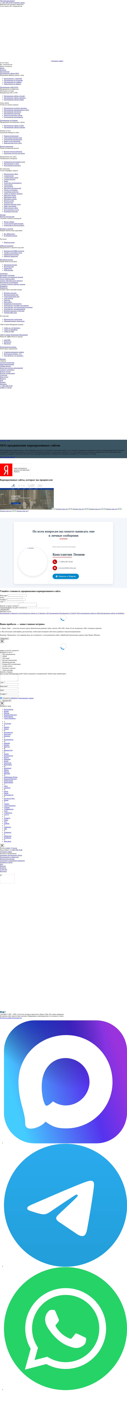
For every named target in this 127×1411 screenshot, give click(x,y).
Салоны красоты (9, 179)
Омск (6, 786)
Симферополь (8, 809)
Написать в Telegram (67, 576)
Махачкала (7, 768)
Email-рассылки (9, 242)
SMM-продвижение (6, 246)
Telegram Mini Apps (10, 312)
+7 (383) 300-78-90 (6, 2)
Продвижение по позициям (13, 80)
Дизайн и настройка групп (13, 253)
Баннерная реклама (10, 265)
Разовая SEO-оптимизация (11, 664)
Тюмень (6, 823)
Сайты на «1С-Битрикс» (12, 328)
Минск (6, 770)
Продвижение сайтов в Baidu (14, 99)
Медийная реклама (6, 260)
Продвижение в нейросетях (9, 857)
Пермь (6, 793)
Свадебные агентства (11, 192)
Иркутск (7, 747)
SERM (4, 656)
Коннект (3, 359)
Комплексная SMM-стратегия (14, 251)
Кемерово (7, 759)
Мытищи (7, 773)
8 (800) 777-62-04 (6, 387)
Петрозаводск (8, 795)
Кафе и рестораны (10, 206)
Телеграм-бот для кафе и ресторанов (16, 305)
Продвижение (5, 71)
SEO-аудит (6, 658)
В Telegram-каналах (10, 236)
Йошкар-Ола (8, 750)
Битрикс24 (7, 342)
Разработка (3, 286)
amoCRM (7, 340)
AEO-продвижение (52, 613)
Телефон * (3, 599)
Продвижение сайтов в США (14, 125)
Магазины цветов (10, 195)
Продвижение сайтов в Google (14, 96)
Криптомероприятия (7, 364)
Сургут (6, 814)
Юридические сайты (11, 208)
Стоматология (9, 176)
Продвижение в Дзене (11, 164)
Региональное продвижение (13, 117)
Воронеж (7, 736)
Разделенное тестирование (9, 282)
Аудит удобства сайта (7, 279)
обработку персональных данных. (38, 608)
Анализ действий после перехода (11, 281)
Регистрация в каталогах (12, 165)
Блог (1, 380)
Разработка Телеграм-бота (13, 304)
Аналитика (4, 273)
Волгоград (7, 734)
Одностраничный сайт (11, 296)
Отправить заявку (19, 2)
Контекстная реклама (7, 216)
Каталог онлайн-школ (7, 373)
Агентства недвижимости (13, 183)
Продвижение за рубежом (9, 120)
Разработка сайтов (6, 862)
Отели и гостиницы (10, 190)
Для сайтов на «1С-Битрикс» (14, 356)
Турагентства (8, 202)
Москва (6, 713)
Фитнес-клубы (9, 201)
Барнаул (6, 727)
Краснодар (7, 763)
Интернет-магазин (10, 293)
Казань (6, 711)
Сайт (2, 682)
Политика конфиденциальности (11, 1018)
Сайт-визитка (8, 298)
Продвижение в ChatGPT (68, 613)
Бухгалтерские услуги (11, 210)
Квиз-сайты (8, 302)
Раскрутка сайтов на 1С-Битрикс (34, 613)
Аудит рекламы (7, 670)
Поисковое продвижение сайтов (11, 855)
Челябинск (7, 838)
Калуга (6, 757)
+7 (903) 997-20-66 (66, 562)
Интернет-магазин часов (12, 204)
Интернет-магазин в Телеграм (14, 311)
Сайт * (2, 602)
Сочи (6, 811)
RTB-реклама (8, 270)
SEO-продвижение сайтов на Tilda (89, 613)
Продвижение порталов (12, 113)
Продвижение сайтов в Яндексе (15, 98)
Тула (5, 822)
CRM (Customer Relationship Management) (14, 335)
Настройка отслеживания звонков (11, 277)
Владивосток (8, 732)
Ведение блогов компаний (13, 151)
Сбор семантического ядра (13, 138)
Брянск (6, 729)
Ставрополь (8, 813)
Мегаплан (7, 343)
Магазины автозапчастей (12, 188)
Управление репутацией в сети (14, 162)
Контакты (3, 384)
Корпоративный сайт (11, 295)
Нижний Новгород (10, 715)
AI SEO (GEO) (7, 666)
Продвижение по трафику (13, 82)
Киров (6, 761)
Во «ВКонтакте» (9, 234)
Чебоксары (7, 836)
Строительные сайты (11, 177)
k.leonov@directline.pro (67, 568)
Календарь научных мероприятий (11, 368)
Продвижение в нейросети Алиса (11, 613)
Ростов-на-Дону (9, 798)
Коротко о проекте (6, 672)
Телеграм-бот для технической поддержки (18, 307)
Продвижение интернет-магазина (15, 108)
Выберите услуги (6, 652)
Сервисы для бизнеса (7, 370)
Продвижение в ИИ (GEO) (9, 87)
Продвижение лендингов (12, 112)
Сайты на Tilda (9, 331)
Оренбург (7, 788)
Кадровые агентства (11, 211)
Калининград (8, 755)
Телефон (3, 694)
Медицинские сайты (11, 174)
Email (2, 597)
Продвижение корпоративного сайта (16, 110)
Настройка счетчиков (7, 275)
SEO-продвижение (8, 654)
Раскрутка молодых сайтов (13, 115)
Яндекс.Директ (9, 222)
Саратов (7, 807)
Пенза (6, 791)
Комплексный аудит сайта (13, 143)
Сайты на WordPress (11, 330)
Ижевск (6, 745)
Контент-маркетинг (6, 146)
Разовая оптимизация (11, 136)
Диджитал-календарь (7, 362)
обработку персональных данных (22, 698)
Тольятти (7, 818)
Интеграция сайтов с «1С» (13, 354)
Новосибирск (8, 716)
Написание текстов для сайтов (14, 153)
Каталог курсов (5, 371)
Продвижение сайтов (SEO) (9, 73)
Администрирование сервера (14, 352)
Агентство (3, 375)
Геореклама (8, 268)
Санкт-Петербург (10, 718)
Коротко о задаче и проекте (9, 606)
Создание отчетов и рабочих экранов (12, 284)
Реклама (3, 215)
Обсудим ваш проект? (7, 1)
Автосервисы (8, 186)
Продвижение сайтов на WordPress (112, 613)
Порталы (7, 300)
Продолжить (4, 638)
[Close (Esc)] (2, 641)
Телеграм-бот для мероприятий (14, 309)
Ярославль (7, 841)
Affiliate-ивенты (5, 366)
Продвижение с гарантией (13, 78)
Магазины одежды (10, 199)
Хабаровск (7, 832)
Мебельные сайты (10, 197)
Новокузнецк (8, 780)
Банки (6, 181)
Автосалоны (8, 185)
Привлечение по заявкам (12, 84)
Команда (3, 379)
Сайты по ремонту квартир (13, 193)
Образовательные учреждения (14, 321)
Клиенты (3, 70)
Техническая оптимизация (13, 139)
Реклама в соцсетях (6, 229)
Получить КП (6, 700)
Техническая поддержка (8, 347)
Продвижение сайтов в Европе (14, 127)
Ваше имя (4, 686)
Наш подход (4, 377)
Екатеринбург (8, 709)
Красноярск (8, 764)
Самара (6, 804)
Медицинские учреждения (13, 319)
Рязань (6, 800)
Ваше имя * (4, 595)
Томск (6, 820)
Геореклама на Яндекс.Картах (14, 225)
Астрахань (7, 723)
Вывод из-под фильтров (12, 141)
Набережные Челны (10, 777)
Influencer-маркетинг (11, 256)
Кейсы (2, 68)
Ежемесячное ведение (11, 254)
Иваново (7, 743)
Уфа (5, 829)
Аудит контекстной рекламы (13, 223)
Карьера (2, 382)
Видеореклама (9, 266)
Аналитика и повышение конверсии (12, 860)
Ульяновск (7, 827)
